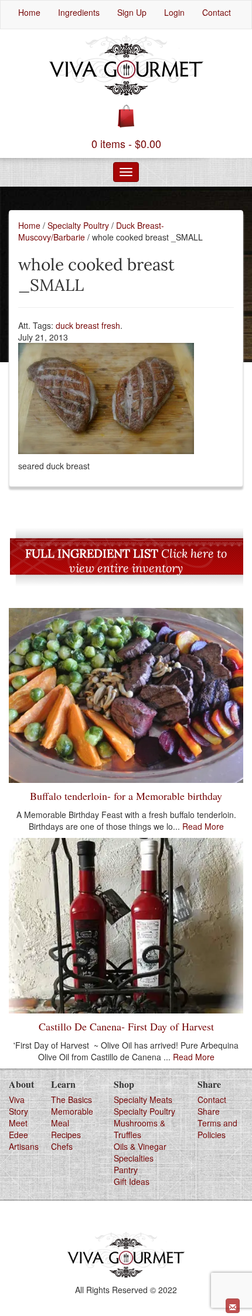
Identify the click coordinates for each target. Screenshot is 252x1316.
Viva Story (18, 1105)
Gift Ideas (131, 1181)
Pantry (126, 1170)
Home (29, 225)
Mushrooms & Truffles (139, 1128)
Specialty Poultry (78, 225)
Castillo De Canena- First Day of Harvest (126, 1026)
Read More (203, 826)
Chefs (62, 1146)
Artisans (24, 1146)
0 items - (126, 143)
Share (208, 1111)
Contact (211, 1099)
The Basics (71, 1099)
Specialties (134, 1158)
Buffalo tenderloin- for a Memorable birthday (126, 796)
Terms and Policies (217, 1128)
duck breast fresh (88, 325)
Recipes (66, 1134)
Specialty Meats (143, 1099)
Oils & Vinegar (140, 1146)
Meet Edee (18, 1128)
